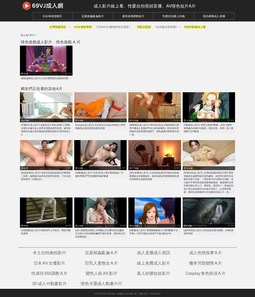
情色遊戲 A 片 (68, 41)
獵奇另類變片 (205, 263)
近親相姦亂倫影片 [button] (93, 16)
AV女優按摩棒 (83, 27)
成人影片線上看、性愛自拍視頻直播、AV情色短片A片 (145, 6)
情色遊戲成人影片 (36, 41)
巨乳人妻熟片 (101, 263)
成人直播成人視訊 (153, 252)
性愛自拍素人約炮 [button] (174, 16)
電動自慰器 (144, 27)
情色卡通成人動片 (101, 283)
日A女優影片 (49, 263)
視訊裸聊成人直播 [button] (214, 16)
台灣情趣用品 (57, 27)
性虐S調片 (49, 273)
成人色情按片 (205, 252)
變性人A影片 (101, 273)
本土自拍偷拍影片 (49, 252)
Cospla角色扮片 (206, 273)
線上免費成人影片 (153, 263)
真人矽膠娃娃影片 (153, 273)
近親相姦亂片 (101, 252)
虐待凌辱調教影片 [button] (133, 16)
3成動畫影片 (49, 283)
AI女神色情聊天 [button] (52, 16)
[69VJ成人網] (54, 5)
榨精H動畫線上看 (195, 27)
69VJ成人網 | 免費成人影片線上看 (119, 293)
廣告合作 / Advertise (150, 293)
